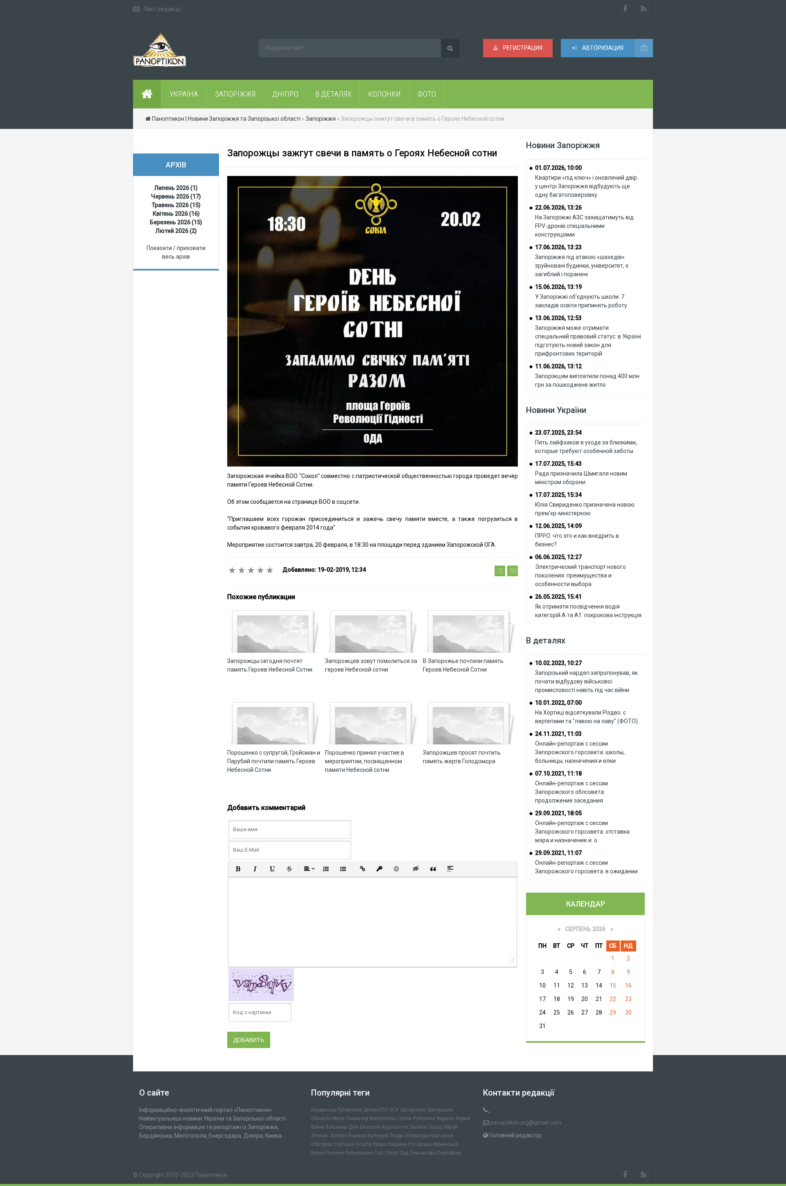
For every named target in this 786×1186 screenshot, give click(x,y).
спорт (391, 1153)
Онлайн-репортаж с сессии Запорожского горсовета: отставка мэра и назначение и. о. (582, 831)
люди (396, 1136)
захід (435, 1127)
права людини (390, 1144)
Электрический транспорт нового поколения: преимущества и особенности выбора (580, 575)
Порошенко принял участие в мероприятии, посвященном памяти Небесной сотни (364, 761)
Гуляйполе (349, 1110)
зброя (450, 1127)
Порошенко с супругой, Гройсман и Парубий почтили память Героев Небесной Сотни (273, 761)
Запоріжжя (413, 1110)
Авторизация (602, 48)
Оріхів (405, 1118)
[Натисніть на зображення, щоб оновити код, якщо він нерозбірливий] (261, 984)
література (416, 1136)
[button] (238, 869)
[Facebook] (625, 9)
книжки (357, 1136)
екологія (370, 1127)
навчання (441, 1136)
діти (354, 1127)
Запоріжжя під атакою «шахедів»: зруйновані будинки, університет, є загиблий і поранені (581, 265)
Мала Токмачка (350, 1118)
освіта (363, 1144)
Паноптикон (211, 1175)
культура (378, 1136)
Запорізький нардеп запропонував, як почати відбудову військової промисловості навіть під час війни (586, 681)
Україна (445, 1118)
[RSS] (644, 9)
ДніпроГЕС (375, 1110)
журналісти (394, 1127)
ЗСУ (394, 1110)
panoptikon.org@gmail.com (525, 1122)
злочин (320, 1136)
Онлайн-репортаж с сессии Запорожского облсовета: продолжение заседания (571, 792)
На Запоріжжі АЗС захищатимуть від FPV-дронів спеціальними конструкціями (584, 226)
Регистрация (522, 48)
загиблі (418, 1127)
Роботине (424, 1118)
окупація (344, 1144)
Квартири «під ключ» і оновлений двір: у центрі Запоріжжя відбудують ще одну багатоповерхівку (586, 186)
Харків (462, 1118)
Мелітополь (383, 1118)
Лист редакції (162, 9)
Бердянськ (323, 1110)
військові (336, 1127)
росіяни (334, 1153)
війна (317, 1127)
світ (379, 1153)
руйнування (359, 1153)
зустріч (338, 1136)
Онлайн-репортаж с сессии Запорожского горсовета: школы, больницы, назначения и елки (580, 752)
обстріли (321, 1144)
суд (404, 1153)
